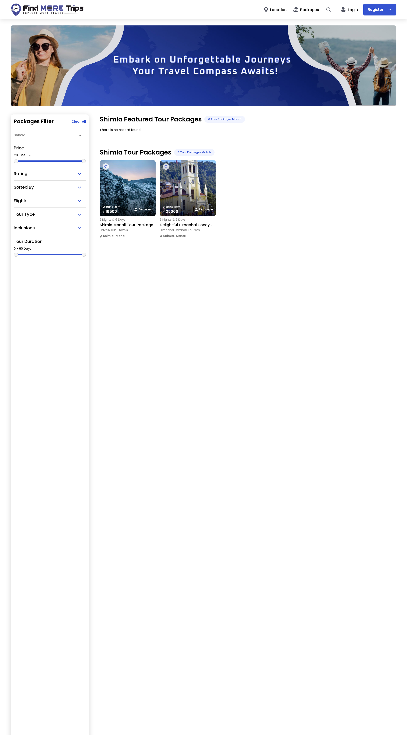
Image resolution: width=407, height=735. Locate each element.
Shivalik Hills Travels (114, 230)
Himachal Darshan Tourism (180, 230)
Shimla (108, 236)
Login (353, 9)
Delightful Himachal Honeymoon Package (199, 224)
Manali (121, 236)
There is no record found (120, 129)
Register (375, 9)
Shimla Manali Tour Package (126, 224)
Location (278, 9)
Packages (309, 9)
